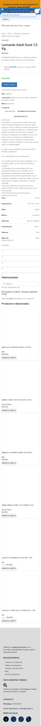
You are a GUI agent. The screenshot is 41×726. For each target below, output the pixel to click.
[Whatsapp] (21, 719)
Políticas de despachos (13, 665)
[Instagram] (13, 719)
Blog (6, 671)
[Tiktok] (28, 719)
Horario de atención (12, 674)
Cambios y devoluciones (14, 668)
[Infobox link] (20, 5)
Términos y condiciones (13, 662)
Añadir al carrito (9, 84)
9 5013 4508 (16, 704)
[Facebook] (6, 719)
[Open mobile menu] (38, 17)
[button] (9, 357)
